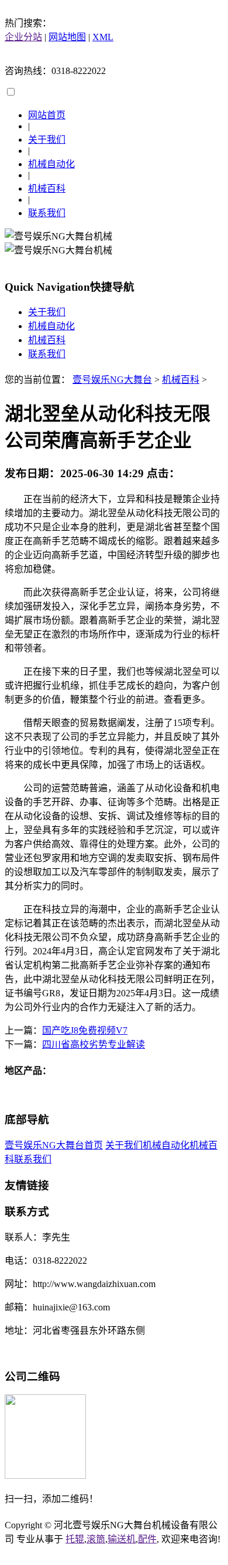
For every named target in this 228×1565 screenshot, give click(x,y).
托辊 (74, 1539)
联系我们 (46, 213)
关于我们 (46, 139)
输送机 (122, 1539)
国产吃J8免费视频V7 (84, 1030)
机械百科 (46, 188)
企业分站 (23, 37)
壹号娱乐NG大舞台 (112, 380)
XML (102, 37)
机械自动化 (51, 164)
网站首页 (46, 115)
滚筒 (96, 1539)
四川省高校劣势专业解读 (93, 1044)
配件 (147, 1539)
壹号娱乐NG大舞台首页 (54, 1145)
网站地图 (67, 37)
